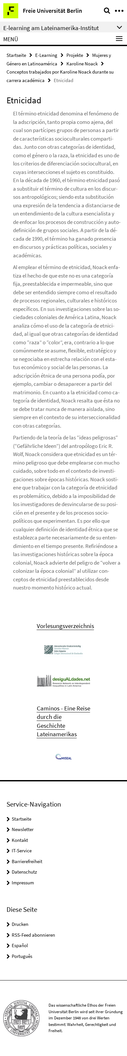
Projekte (74, 55)
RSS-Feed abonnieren (33, 935)
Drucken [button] (20, 924)
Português (22, 956)
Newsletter (23, 829)
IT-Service (22, 850)
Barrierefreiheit (27, 861)
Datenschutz (24, 872)
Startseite (16, 55)
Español (20, 945)
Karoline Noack (82, 63)
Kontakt (20, 840)
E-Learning (46, 55)
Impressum (23, 882)
